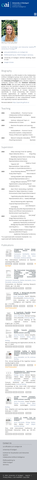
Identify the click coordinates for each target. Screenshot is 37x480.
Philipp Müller (19, 375)
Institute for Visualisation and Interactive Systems (17, 47)
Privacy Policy (7, 477)
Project (30, 264)
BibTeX (22, 264)
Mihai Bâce (31, 337)
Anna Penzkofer (18, 296)
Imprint (27, 475)
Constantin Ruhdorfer (21, 254)
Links (15, 264)
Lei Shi (27, 357)
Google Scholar (9, 62)
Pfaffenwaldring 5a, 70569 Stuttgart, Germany (18, 55)
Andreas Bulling (26, 258)
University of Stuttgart (8, 49)
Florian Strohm (19, 337)
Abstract (8, 264)
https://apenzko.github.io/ (21, 102)
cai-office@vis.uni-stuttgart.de (12, 446)
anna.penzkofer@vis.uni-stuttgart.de (16, 52)
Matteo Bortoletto (25, 280)
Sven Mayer (30, 424)
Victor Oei (26, 256)
